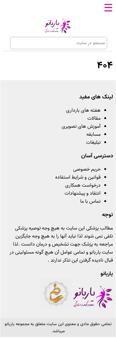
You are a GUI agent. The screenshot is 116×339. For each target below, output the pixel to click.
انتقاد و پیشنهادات (82, 193)
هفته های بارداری (83, 110)
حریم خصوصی (87, 169)
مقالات (94, 118)
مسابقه (93, 134)
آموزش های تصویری (81, 126)
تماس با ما (90, 201)
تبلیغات (93, 142)
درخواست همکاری (83, 185)
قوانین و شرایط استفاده (78, 177)
